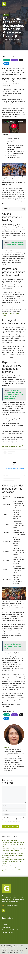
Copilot (6, 63)
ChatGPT (6, 60)
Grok (21, 60)
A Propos (5, 922)
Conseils (4, 924)
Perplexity (14, 60)
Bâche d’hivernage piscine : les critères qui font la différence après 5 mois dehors (14, 861)
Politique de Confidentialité (10, 930)
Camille (7, 39)
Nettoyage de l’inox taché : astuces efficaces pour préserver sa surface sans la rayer (13, 855)
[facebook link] (3, 910)
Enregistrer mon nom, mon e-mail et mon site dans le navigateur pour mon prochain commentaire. (14, 820)
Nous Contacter (7, 927)
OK (21, 952)
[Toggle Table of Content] (22, 209)
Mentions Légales (7, 932)
